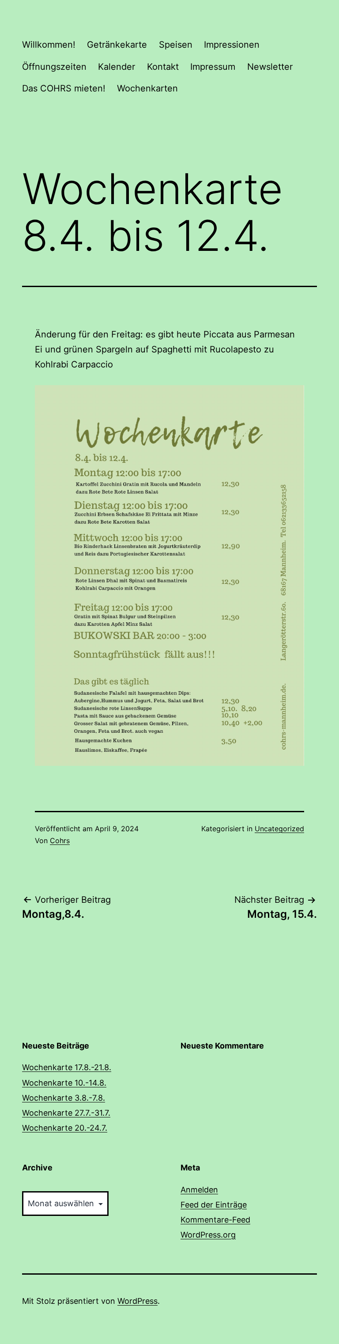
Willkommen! (48, 44)
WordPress (137, 1301)
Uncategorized (279, 828)
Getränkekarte (117, 44)
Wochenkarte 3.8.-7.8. (63, 1097)
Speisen (175, 44)
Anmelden (199, 1189)
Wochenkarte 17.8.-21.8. (66, 1067)
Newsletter (270, 66)
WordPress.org (208, 1234)
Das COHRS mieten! (63, 88)
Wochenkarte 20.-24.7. (64, 1127)
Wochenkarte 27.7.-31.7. (66, 1112)
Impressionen (232, 44)
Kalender (116, 66)
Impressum (212, 66)
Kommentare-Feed (215, 1219)
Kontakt (163, 66)
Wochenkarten (147, 88)
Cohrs (60, 840)
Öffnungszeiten (54, 66)
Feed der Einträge (214, 1204)
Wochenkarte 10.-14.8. (64, 1082)
